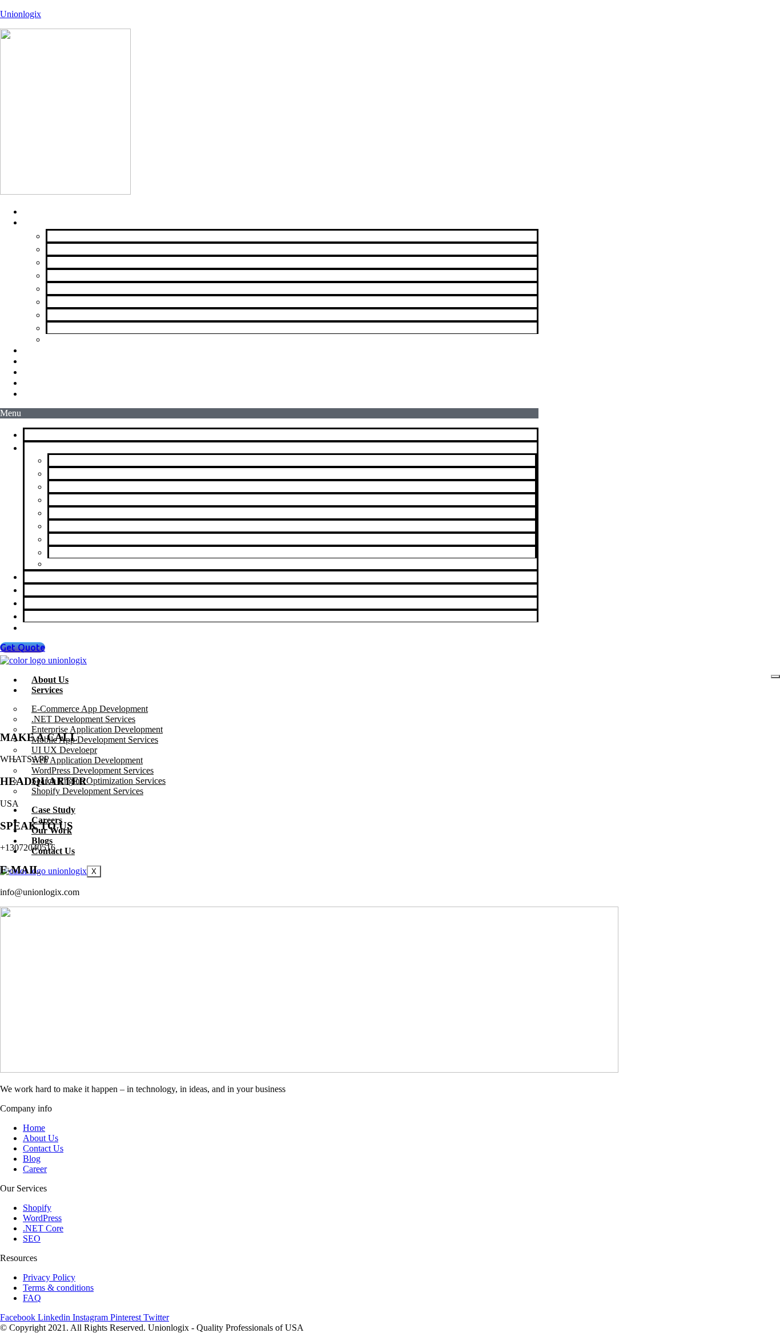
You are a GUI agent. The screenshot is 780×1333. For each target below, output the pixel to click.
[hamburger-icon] (775, 676)
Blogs (42, 840)
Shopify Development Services (110, 339)
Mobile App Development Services (120, 275)
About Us (50, 679)
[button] (269, 413)
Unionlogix (20, 14)
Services (42, 447)
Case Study (53, 810)
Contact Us (55, 393)
